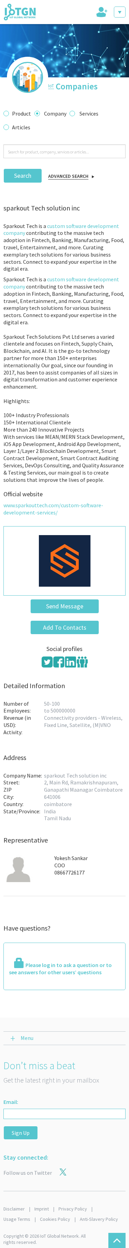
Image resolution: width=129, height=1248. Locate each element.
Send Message (64, 606)
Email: (10, 1101)
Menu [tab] (27, 1037)
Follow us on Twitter (27, 1172)
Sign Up (21, 1132)
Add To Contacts (64, 627)
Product (21, 113)
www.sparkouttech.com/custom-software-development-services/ (53, 509)
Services (88, 113)
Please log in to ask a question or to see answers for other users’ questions (60, 969)
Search (22, 176)
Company (55, 113)
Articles (21, 127)
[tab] (101, 12)
